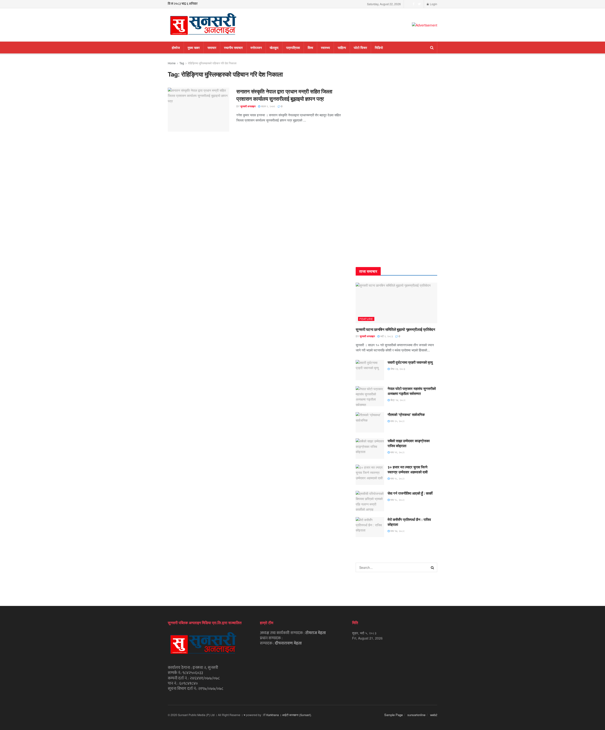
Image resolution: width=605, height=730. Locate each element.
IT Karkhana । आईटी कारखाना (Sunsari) (287, 715)
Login (433, 4)
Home (172, 63)
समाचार (211, 47)
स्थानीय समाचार (233, 47)
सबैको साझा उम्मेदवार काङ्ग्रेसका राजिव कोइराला (409, 443)
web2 (433, 715)
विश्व (310, 47)
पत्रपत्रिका (293, 47)
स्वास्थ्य (325, 47)
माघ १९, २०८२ (397, 452)
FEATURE (366, 319)
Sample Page (393, 715)
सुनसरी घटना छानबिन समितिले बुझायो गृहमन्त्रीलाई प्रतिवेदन (395, 329)
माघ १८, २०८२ (397, 478)
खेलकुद (274, 47)
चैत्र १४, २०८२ (397, 400)
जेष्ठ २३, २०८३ (397, 369)
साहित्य (342, 47)
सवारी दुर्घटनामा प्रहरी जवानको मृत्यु (410, 362)
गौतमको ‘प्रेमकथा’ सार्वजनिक (406, 414)
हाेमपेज (176, 47)
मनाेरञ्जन (256, 47)
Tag (181, 63)
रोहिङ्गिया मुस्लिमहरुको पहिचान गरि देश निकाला (212, 63)
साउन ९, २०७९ (267, 106)
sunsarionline (416, 715)
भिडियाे (379, 47)
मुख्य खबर (194, 47)
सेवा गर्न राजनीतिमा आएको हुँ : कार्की (410, 493)
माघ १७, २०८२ (397, 531)
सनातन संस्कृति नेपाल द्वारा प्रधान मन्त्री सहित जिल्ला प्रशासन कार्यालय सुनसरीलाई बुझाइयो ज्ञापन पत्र (284, 94)
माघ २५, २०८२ (397, 421)
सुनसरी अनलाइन (247, 106)
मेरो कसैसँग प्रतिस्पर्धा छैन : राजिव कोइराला (409, 522)
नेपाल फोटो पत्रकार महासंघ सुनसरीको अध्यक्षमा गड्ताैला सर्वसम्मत (412, 391)
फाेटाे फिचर (360, 47)
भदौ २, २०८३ (386, 336)
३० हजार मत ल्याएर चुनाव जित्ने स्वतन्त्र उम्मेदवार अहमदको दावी (408, 469)
